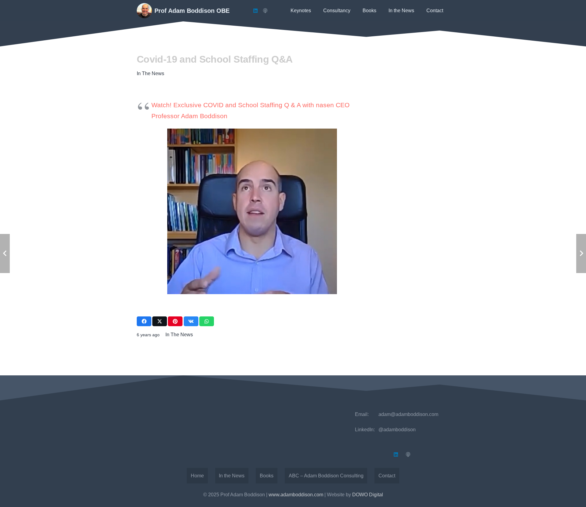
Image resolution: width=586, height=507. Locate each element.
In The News (150, 73)
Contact (386, 475)
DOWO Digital (367, 494)
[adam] (144, 10)
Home (197, 475)
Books (266, 475)
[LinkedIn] (255, 11)
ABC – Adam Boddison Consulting (326, 475)
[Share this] (144, 321)
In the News (231, 475)
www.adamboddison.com (296, 494)
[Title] (265, 11)
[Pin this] (175, 321)
